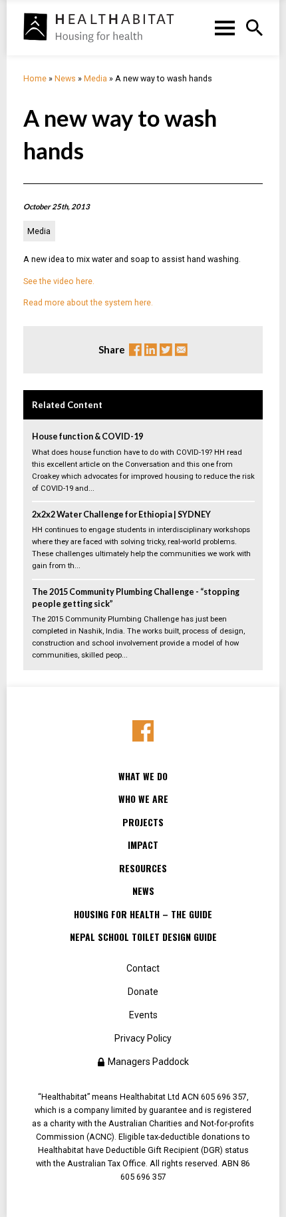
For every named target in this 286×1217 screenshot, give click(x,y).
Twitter (166, 349)
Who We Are (143, 799)
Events (143, 1015)
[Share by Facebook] (143, 731)
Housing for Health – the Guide (143, 914)
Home (35, 78)
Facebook (135, 349)
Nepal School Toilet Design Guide (143, 937)
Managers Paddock (148, 1061)
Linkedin (150, 349)
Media (95, 78)
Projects (143, 822)
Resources (143, 868)
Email (181, 349)
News (65, 78)
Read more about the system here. (88, 302)
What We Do (143, 776)
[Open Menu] (254, 27)
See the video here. (58, 281)
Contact (143, 968)
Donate (143, 991)
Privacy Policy (143, 1038)
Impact (143, 845)
